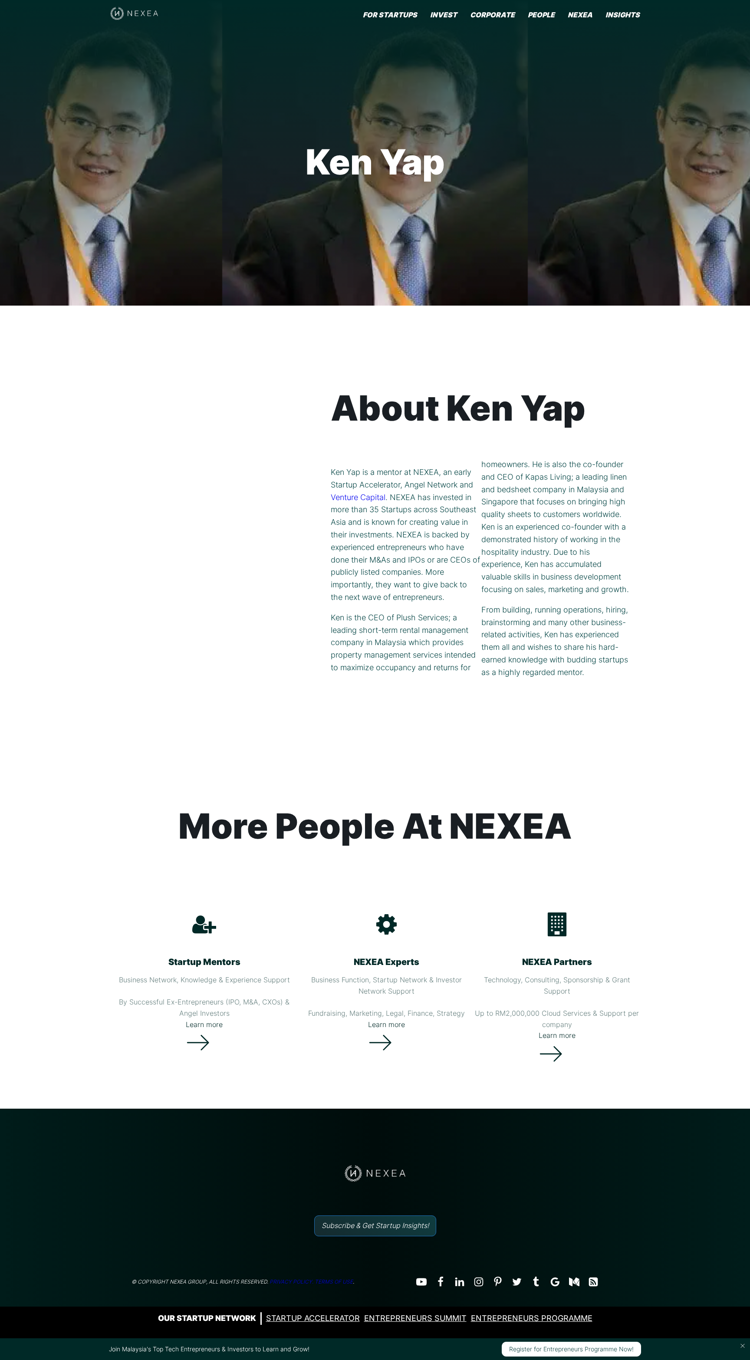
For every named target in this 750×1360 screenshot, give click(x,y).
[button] (743, 1346)
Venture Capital (358, 497)
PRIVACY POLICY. (291, 1281)
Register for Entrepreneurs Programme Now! (571, 1349)
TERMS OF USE (334, 1281)
